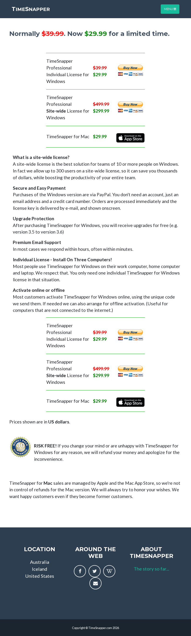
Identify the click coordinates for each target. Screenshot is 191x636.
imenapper (31, 9)
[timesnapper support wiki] (109, 571)
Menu (169, 9)
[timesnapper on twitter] (95, 571)
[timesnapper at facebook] (80, 571)
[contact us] (95, 583)
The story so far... (151, 568)
